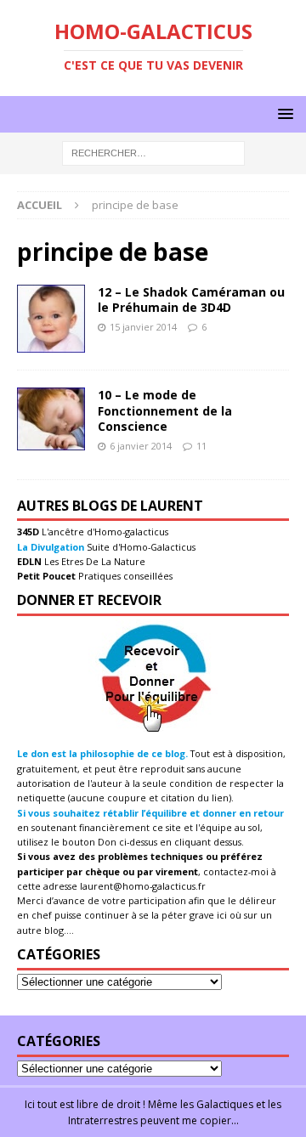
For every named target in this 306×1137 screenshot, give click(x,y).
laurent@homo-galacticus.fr (143, 886)
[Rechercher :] (153, 152)
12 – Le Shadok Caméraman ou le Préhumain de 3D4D (191, 299)
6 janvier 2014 (141, 445)
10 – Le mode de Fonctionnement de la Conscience (165, 410)
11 (201, 445)
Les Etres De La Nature (93, 561)
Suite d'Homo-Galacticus (140, 546)
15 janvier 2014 (143, 326)
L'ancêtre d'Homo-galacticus (103, 531)
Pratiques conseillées (124, 575)
